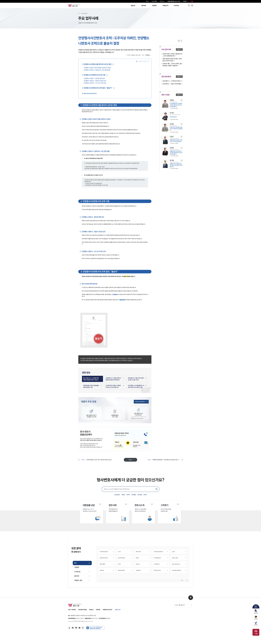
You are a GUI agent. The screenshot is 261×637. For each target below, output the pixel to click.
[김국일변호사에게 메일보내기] (182, 124)
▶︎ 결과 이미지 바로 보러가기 (89, 93)
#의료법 (133, 495)
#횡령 (123, 495)
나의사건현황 (154, 1)
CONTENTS (144, 61)
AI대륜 (191, 1)
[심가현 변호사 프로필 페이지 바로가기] (172, 116)
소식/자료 (176, 5)
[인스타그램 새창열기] (82, 628)
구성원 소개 (165, 5)
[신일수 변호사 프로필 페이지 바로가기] (172, 140)
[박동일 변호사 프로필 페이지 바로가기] (172, 104)
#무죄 (145, 495)
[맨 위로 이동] (190, 597)
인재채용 (184, 1)
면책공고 (91, 609)
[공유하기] (181, 41)
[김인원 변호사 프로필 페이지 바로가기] (172, 152)
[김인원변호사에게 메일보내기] (182, 148)
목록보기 (130, 459)
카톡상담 (255, 619)
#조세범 (139, 495)
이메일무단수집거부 (107, 609)
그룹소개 (132, 5)
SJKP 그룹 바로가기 (180, 605)
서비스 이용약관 (72, 609)
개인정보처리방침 (82, 609)
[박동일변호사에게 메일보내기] (182, 100)
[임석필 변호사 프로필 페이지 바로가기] (172, 164)
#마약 (128, 495)
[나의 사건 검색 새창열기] (69, 628)
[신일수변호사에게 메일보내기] (182, 137)
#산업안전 (117, 495)
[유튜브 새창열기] (79, 628)
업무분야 (154, 5)
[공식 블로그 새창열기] (72, 628)
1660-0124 (174, 1)
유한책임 (98, 609)
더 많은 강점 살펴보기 (140, 401)
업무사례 (143, 5)
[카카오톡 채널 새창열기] (76, 628)
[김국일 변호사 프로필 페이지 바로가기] (172, 128)
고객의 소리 (162, 1)
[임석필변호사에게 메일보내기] (182, 160)
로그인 (147, 1)
